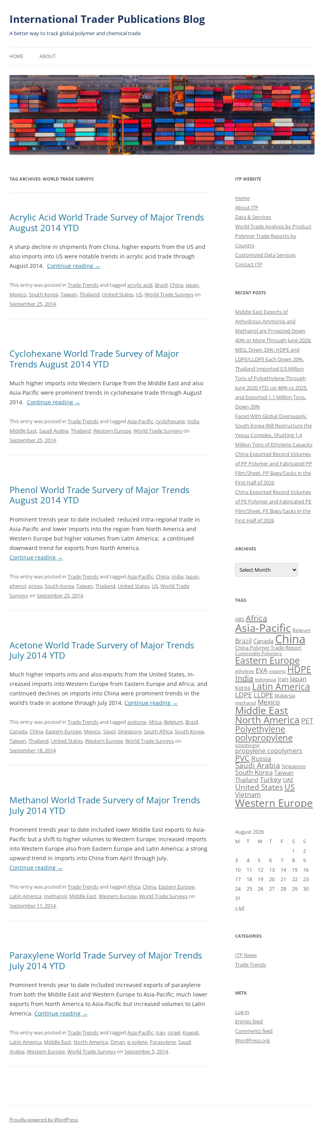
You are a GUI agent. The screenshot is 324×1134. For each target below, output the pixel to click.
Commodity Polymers (258, 653)
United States (118, 294)
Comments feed (254, 1030)
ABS (239, 619)
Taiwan (68, 294)
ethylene (244, 671)
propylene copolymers (268, 750)
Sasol (109, 731)
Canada (18, 731)
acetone (136, 721)
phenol (17, 586)
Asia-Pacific (140, 421)
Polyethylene (260, 729)
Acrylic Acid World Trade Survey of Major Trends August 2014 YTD (106, 222)
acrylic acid (140, 284)
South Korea (43, 294)
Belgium (173, 721)
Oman (117, 1041)
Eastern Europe (63, 731)
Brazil (161, 284)
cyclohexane (170, 421)
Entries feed (249, 1021)
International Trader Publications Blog (107, 19)
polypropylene (264, 737)
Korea (243, 687)
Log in (242, 1011)
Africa (155, 721)
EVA (261, 670)
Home (16, 56)
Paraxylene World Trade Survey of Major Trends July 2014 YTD (105, 960)
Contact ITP (248, 264)
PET (307, 720)
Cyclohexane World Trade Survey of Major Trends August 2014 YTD (94, 358)
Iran (160, 1032)
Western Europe (112, 430)
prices (35, 586)
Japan (192, 284)
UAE (288, 780)
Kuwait (191, 1032)
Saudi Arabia (53, 430)
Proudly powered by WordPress (43, 1119)
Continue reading (73, 265)
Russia (261, 758)
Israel (174, 1032)
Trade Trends (83, 284)
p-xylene (137, 1041)
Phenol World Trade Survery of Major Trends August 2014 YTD (99, 495)
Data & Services (253, 216)
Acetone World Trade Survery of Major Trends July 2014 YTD (101, 650)
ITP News (246, 955)
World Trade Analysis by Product (273, 226)
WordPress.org (252, 1040)
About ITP (246, 207)
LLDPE (263, 694)
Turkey (270, 779)
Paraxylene (163, 1041)
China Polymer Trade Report (268, 647)
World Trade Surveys (169, 294)
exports (277, 671)
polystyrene (247, 745)
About (48, 56)
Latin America (25, 896)
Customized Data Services (265, 254)
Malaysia (285, 695)
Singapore (129, 731)
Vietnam (248, 794)
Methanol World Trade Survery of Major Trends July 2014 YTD (104, 805)
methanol (55, 896)
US (139, 294)
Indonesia (265, 679)
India (193, 421)
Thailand (89, 294)
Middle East (23, 430)
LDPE (243, 694)
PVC (242, 757)
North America (90, 1041)
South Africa (158, 731)
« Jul (239, 907)
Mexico (17, 294)
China (176, 284)
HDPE (299, 669)
